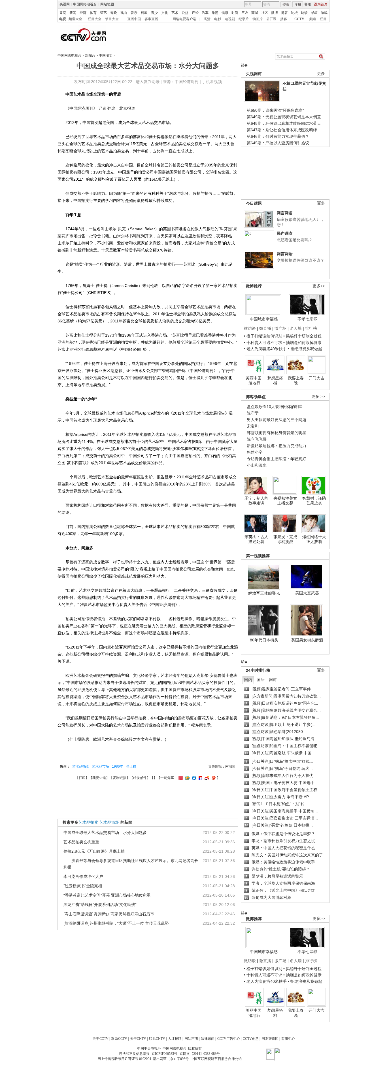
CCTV (299, 19)
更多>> (318, 286)
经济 (83, 13)
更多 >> (318, 396)
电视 (62, 19)
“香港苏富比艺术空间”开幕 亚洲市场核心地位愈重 (107, 895)
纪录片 (244, 19)
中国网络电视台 (85, 4)
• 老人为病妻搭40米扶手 (265, 349)
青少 (154, 13)
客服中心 (288, 1039)
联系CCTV (119, 1039)
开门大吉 (316, 378)
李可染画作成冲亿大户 (83, 876)
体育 (93, 13)
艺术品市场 (100, 766)
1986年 (117, 766)
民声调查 (285, 233)
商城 (254, 13)
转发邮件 (140, 778)
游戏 (324, 13)
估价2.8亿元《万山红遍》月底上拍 (94, 851)
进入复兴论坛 (148, 81)
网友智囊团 (269, 1039)
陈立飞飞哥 (257, 439)
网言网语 (285, 213)
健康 (225, 13)
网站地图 (107, 4)
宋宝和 (253, 426)
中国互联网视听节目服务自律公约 (216, 1059)
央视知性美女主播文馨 (285, 501)
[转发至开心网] (180, 778)
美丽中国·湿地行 (254, 380)
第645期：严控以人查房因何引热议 (278, 143)
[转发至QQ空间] (187, 778)
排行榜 (311, 328)
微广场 (280, 328)
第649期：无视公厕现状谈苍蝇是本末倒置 (284, 117)
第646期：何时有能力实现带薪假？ (278, 136)
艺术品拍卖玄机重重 (81, 842)
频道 (312, 19)
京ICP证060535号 (164, 1054)
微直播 (265, 328)
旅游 (215, 13)
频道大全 (75, 19)
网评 (273, 679)
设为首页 (321, 4)
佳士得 (131, 766)
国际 (261, 679)
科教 (144, 13)
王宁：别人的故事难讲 (256, 501)
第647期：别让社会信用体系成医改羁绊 (282, 130)
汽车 (205, 13)
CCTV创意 (251, 1039)
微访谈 (250, 328)
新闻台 (90, 56)
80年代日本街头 (264, 640)
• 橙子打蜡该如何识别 (263, 336)
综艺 (103, 13)
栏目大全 (94, 19)
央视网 (64, 4)
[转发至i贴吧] (199, 778)
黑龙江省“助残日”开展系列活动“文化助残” (100, 904)
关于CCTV (101, 1039)
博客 (284, 13)
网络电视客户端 (184, 19)
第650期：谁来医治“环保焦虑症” (275, 110)
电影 (217, 19)
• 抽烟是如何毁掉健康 (302, 342)
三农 (244, 13)
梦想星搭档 (275, 380)
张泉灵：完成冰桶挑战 (285, 539)
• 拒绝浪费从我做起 (305, 349)
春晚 (113, 13)
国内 (248, 679)
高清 (207, 19)
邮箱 (314, 13)
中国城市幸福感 (264, 319)
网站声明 (191, 1039)
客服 (307, 4)
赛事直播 (151, 19)
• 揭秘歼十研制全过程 (302, 336)
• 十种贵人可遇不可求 (263, 342)
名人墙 (296, 328)
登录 (285, 5)
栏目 (323, 19)
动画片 (257, 19)
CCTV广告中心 (228, 1039)
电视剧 (230, 19)
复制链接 (119, 778)
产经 (195, 13)
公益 (185, 13)
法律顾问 (207, 1039)
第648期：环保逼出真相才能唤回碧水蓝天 (284, 123)
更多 (321, 73)
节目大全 (112, 19)
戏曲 (123, 13)
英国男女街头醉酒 (307, 640)
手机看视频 (212, 81)
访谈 (304, 13)
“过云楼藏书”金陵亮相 (82, 886)
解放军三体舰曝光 (264, 593)
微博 (274, 13)
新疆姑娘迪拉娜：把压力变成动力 (276, 445)
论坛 (294, 13)
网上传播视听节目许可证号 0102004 (124, 1059)
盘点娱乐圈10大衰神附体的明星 (275, 406)
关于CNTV (138, 1039)
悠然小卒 (255, 452)
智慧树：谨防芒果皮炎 (314, 501)
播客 (283, 19)
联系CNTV (157, 1039)
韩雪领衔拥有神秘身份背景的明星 (276, 432)
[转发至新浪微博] (206, 778)
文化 (164, 13)
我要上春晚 (296, 380)
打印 (82, 778)
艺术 (174, 13)
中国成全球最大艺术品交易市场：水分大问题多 (105, 832)
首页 (62, 13)
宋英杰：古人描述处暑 (256, 539)
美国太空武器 (307, 593)
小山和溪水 (257, 465)
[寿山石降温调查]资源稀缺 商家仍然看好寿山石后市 (108, 914)
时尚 (234, 13)
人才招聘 (175, 1039)
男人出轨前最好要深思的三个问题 (276, 419)
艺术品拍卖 (80, 766)
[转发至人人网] (193, 778)
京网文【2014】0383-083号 (200, 1054)
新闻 (72, 13)
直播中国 (134, 19)
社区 (264, 13)
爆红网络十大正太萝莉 (314, 539)
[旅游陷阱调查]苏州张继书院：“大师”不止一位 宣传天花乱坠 (116, 923)
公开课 (271, 19)
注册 (297, 5)
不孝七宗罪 (307, 319)
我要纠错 (99, 778)
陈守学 (253, 413)
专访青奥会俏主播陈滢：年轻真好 (276, 459)
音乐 (134, 13)
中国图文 (105, 56)
